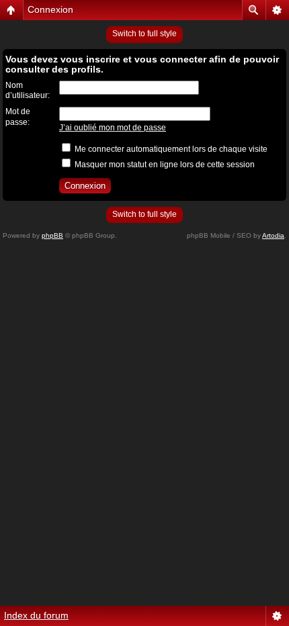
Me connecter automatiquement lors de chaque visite (170, 149)
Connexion (50, 9)
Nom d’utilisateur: (27, 91)
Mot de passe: (17, 117)
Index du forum (36, 615)
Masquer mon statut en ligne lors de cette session (164, 164)
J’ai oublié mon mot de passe (112, 127)
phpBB (52, 235)
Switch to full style (144, 33)
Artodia (273, 235)
